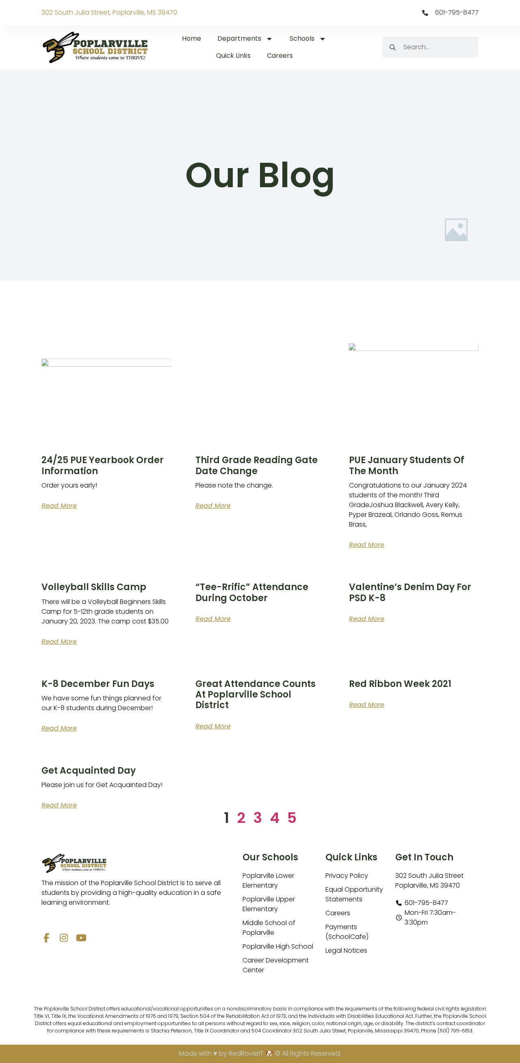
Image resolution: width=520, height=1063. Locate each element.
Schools (302, 38)
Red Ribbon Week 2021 (400, 684)
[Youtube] (81, 938)
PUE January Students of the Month (406, 465)
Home (191, 38)
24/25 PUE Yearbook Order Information (102, 465)
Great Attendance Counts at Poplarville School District (255, 695)
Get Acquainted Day (88, 770)
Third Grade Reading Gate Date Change (256, 465)
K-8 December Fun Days (97, 684)
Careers (280, 55)
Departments (239, 38)
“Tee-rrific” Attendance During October (251, 592)
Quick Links (233, 55)
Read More (59, 505)
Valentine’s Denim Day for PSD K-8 (410, 592)
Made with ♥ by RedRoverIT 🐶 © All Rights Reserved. (260, 1053)
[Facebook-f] (46, 938)
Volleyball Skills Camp (93, 587)
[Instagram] (63, 938)
